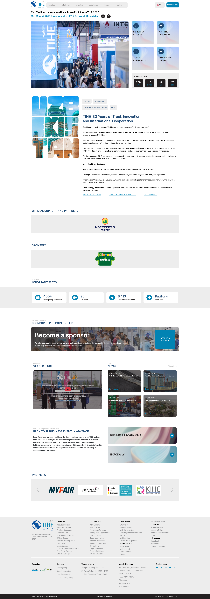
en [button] (160, 5)
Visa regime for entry (98, 530)
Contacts (155, 544)
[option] (105, 224)
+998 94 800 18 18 (126, 577)
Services (155, 524)
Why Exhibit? (95, 525)
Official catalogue (64, 554)
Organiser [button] (118, 5)
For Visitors (125, 522)
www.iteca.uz (124, 587)
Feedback (155, 541)
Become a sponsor (165, 339)
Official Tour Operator (128, 541)
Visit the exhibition (127, 530)
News (122, 554)
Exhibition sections (64, 527)
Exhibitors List (62, 533)
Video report (125, 549)
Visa (153, 535)
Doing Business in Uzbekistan (68, 548)
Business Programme (65, 535)
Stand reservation (97, 538)
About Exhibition (63, 525)
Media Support (62, 546)
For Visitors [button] (79, 5)
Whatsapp (123, 580)
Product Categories (64, 530)
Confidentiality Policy (65, 577)
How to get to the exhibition (131, 533)
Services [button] (106, 5)
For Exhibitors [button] (65, 5)
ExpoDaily (61, 543)
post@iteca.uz (124, 583)
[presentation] (119, 83)
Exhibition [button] (51, 5)
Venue (122, 535)
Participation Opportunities (100, 533)
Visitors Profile (95, 527)
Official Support (63, 538)
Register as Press (158, 522)
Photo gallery (125, 546)
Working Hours (95, 535)
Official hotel (94, 546)
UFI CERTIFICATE (150, 195)
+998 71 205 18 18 (126, 573)
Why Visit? (124, 525)
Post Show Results (64, 551)
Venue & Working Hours (66, 541)
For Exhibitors (95, 522)
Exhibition (61, 522)
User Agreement (63, 574)
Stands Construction (98, 543)
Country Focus (157, 527)
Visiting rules (125, 538)
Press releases (125, 552)
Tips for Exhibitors (97, 551)
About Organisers (158, 546)
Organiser (155, 538)
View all (171, 366)
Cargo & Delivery (96, 548)
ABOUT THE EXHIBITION (92, 195)
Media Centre (126, 543)
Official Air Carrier (96, 554)
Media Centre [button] (93, 5)
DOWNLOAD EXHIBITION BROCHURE (122, 195)
